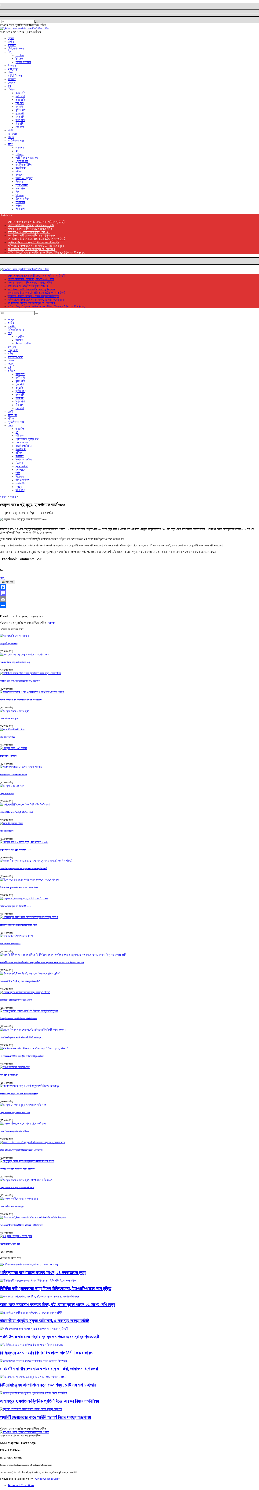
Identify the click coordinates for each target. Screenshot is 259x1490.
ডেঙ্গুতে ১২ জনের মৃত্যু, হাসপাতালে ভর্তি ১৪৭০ (15, 906)
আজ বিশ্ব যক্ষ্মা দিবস (6, 831)
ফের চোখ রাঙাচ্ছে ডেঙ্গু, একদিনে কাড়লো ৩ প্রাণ (15, 662)
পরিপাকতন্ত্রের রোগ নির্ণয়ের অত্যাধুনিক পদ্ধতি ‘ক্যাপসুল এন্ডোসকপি (22, 1056)
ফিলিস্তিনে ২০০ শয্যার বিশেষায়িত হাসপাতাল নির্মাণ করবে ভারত (46, 1352)
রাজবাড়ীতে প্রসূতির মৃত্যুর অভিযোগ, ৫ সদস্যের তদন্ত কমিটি (44, 1320)
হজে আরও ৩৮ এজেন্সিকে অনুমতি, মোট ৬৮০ (29, 232)
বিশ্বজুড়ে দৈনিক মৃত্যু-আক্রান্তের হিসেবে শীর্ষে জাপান (17, 1169)
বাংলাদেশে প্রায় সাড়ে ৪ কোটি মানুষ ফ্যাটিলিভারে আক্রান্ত (19, 1093)
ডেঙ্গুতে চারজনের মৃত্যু (7, 793)
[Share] (129, 605)
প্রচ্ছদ (3, 496)
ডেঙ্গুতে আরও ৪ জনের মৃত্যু (9, 718)
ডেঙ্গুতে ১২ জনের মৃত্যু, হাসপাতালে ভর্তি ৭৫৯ (15, 1112)
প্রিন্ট (32, 512)
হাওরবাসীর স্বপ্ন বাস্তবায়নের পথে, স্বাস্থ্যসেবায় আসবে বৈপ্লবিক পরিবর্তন (23, 868)
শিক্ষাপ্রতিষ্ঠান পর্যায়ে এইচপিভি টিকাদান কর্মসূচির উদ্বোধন (18, 1018)
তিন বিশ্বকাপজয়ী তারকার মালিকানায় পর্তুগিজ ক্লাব (31, 235)
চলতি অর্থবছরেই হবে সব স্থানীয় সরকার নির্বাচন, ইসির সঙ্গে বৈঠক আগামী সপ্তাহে (46, 252)
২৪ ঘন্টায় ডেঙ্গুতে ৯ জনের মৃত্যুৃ (10, 1244)
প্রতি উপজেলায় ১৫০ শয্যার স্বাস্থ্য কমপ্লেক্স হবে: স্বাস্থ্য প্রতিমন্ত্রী (49, 1336)
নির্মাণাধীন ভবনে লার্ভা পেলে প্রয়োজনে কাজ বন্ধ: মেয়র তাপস (20, 681)
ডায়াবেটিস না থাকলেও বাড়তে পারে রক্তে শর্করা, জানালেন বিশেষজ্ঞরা (49, 1368)
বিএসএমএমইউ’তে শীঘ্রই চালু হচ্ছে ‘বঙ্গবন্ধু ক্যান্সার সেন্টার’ (20, 981)
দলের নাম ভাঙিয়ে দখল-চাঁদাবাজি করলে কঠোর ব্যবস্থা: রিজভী (36, 238)
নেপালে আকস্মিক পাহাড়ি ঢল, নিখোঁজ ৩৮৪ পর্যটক (31, 225)
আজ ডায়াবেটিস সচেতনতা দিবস (10, 943)
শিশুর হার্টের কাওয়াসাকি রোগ (9, 1075)
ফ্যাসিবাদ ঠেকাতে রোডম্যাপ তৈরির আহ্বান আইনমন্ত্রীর (33, 242)
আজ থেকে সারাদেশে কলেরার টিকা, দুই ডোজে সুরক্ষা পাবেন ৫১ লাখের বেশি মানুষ (57, 1304)
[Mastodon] (129, 593)
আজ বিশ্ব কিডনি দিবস (7, 737)
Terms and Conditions (21, 1485)
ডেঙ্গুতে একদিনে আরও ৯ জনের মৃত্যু (12, 1206)
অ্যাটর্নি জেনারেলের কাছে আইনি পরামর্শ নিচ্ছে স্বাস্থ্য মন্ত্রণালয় (45, 1417)
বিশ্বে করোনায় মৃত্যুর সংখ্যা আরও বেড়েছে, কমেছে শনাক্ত (19, 887)
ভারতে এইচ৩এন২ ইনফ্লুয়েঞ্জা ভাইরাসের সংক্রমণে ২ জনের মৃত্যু (21, 1150)
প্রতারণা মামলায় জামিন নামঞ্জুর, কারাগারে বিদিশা (30, 228)
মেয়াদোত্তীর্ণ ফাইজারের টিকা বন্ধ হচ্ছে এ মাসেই (16, 1000)
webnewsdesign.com (47, 1478)
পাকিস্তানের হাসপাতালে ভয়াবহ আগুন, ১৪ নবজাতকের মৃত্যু (36, 245)
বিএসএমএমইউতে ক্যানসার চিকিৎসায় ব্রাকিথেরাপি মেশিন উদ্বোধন (21, 1225)
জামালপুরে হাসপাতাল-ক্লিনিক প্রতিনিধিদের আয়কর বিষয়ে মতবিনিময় (49, 1401)
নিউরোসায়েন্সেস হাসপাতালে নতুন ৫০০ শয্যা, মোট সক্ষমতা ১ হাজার (48, 1384)
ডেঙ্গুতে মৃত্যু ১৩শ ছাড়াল (8, 756)
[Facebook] (129, 587)
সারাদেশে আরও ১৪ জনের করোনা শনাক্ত (13, 774)
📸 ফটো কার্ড (7, 581)
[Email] (129, 599)
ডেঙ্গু (2, 578)
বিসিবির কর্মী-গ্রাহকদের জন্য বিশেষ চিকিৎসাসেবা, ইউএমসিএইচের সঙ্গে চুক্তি (55, 1288)
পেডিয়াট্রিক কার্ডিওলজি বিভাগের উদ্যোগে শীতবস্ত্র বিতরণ (18, 925)
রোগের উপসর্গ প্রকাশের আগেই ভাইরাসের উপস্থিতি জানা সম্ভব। (21, 1037)
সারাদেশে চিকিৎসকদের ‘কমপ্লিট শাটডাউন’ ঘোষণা (16, 812)
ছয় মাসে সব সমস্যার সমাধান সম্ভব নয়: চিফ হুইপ (31, 249)
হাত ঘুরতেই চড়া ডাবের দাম (8, 643)
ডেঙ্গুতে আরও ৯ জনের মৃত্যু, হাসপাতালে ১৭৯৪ (15, 850)
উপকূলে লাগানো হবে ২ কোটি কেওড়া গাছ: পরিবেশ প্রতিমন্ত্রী (36, 221)
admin (51, 622)
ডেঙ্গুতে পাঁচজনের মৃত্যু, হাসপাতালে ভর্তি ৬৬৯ (14, 1131)
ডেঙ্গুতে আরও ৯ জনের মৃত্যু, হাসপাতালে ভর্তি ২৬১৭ (17, 1187)
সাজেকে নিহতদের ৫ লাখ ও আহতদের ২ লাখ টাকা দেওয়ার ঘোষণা (21, 700)
